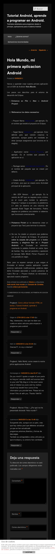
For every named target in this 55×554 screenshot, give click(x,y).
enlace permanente (20, 287)
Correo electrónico (20, 527)
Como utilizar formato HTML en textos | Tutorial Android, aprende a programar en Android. (26, 305)
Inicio (10, 36)
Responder (16, 332)
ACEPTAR (28, 552)
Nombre (16, 514)
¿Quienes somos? (22, 36)
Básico (32, 282)
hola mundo (20, 284)
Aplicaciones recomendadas (18, 42)
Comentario (17, 481)
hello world (11, 284)
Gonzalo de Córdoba (35, 284)
